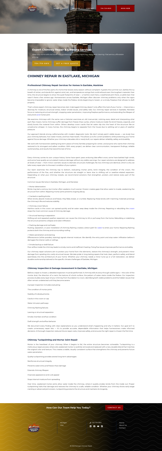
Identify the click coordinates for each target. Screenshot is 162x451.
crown (131, 208)
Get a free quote (67, 63)
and (38, 115)
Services (76, 8)
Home (56, 8)
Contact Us (114, 407)
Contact (90, 8)
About (65, 8)
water (99, 228)
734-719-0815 (106, 8)
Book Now (125, 8)
